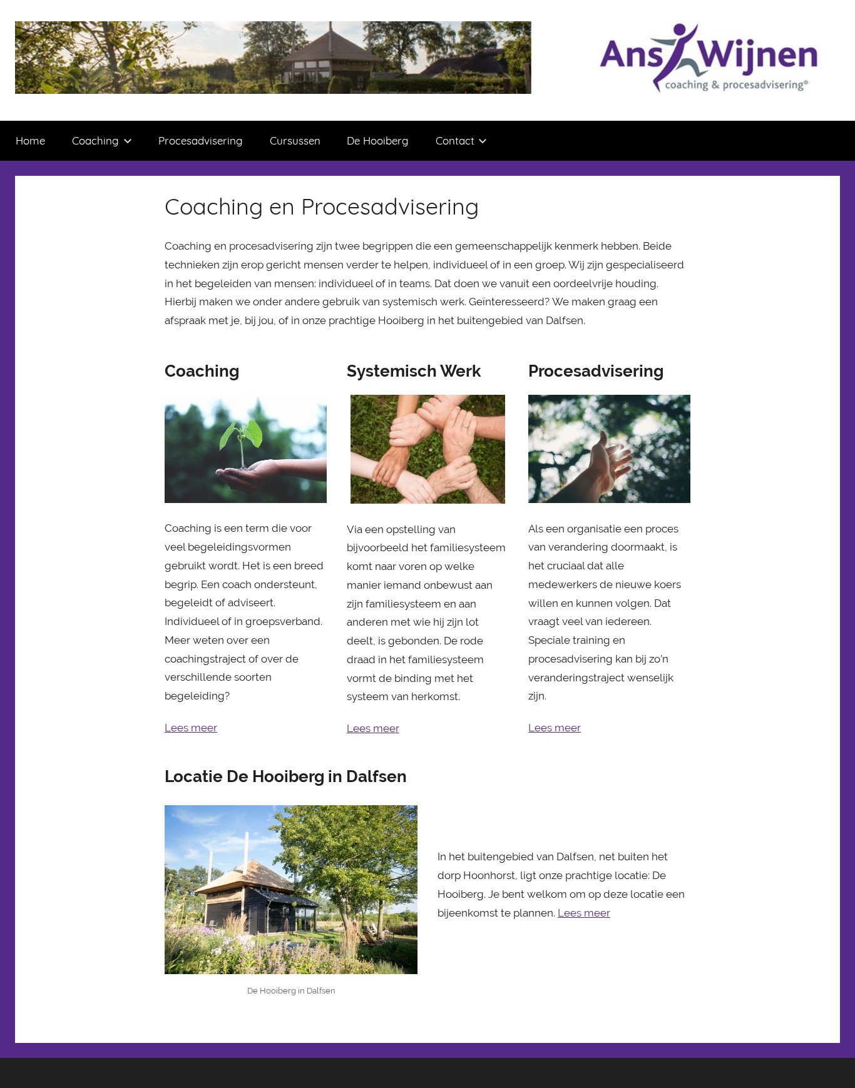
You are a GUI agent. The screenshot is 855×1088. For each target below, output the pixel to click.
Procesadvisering (200, 140)
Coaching (95, 140)
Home (30, 140)
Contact (455, 140)
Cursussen (295, 140)
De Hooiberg (378, 140)
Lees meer (191, 727)
